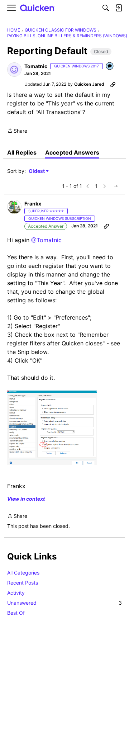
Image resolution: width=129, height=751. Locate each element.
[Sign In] (118, 8)
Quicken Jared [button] (89, 84)
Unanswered (64, 603)
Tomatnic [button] (35, 66)
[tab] (22, 152)
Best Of (16, 613)
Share (17, 131)
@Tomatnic (46, 240)
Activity (16, 593)
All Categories (23, 573)
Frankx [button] (32, 203)
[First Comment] (110, 66)
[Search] (105, 8)
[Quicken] (37, 8)
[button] (14, 69)
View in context (26, 499)
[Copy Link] (113, 84)
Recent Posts (22, 583)
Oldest (37, 171)
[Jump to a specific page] (116, 186)
